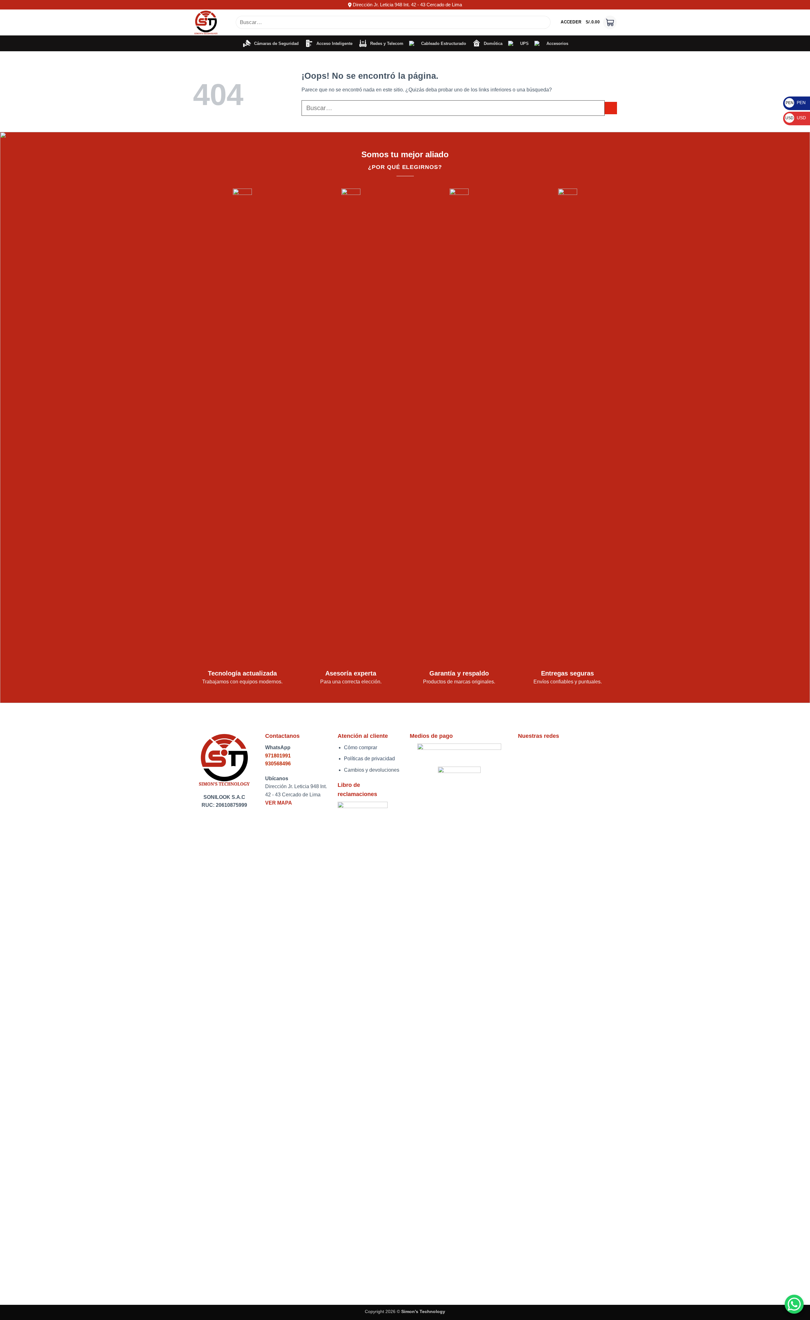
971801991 (278, 755)
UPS (523, 43)
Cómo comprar (360, 747)
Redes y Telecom (385, 43)
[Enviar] (544, 22)
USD (795, 117)
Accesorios (556, 43)
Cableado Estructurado (442, 43)
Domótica (491, 43)
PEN (796, 102)
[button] (571, 22)
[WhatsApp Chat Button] (794, 1304)
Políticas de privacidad (369, 758)
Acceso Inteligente (333, 43)
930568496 (278, 763)
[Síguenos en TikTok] (538, 751)
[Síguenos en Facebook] (525, 751)
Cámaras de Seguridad (275, 43)
